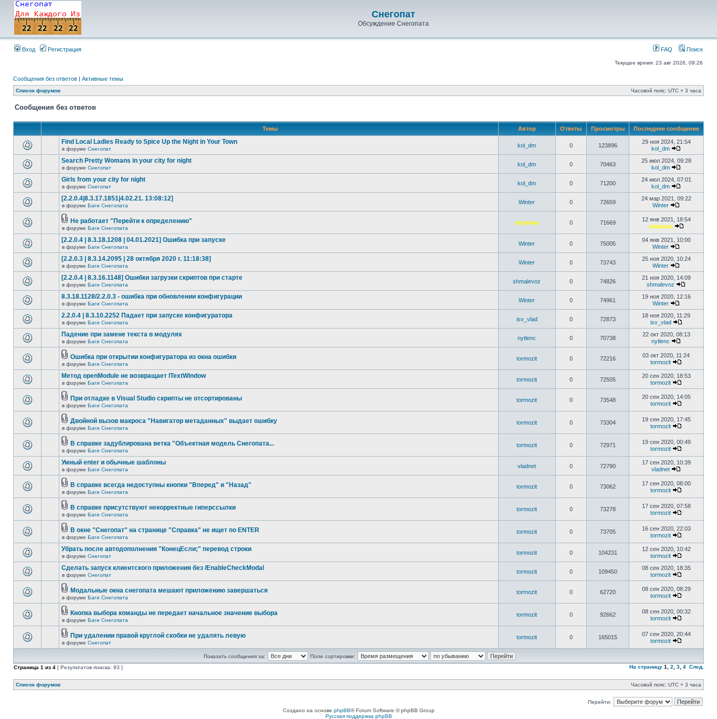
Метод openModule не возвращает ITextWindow (133, 375)
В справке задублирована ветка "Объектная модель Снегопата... (172, 443)
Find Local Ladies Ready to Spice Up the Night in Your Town (149, 141)
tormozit (526, 358)
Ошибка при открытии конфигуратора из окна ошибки (153, 357)
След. (696, 667)
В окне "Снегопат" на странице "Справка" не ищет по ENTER (164, 530)
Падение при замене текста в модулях (121, 334)
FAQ (665, 49)
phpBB (342, 710)
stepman (527, 222)
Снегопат (393, 14)
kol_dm (527, 145)
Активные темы (102, 79)
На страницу (645, 667)
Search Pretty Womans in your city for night (126, 160)
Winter (527, 202)
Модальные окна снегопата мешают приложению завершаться (169, 590)
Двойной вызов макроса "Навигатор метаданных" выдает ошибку (173, 421)
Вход (27, 49)
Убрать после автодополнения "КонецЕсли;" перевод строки (156, 549)
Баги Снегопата (108, 205)
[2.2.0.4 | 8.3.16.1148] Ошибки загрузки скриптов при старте (151, 277)
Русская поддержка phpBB (358, 716)
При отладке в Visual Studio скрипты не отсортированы (156, 398)
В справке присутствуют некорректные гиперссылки (153, 507)
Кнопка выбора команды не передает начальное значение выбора (174, 613)
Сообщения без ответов (45, 79)
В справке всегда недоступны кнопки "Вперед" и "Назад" (160, 485)
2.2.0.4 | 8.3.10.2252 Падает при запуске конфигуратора (147, 315)
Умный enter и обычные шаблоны (113, 462)
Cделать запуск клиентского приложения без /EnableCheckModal (162, 568)
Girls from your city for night (103, 179)
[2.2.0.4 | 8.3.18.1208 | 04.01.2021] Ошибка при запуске (143, 240)
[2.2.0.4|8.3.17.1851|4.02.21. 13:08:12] (117, 198)
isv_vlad (526, 319)
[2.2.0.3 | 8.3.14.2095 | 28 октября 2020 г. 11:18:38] (136, 258)
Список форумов (38, 90)
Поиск (694, 49)
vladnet (527, 466)
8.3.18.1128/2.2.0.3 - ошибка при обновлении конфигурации (151, 296)
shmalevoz (527, 281)
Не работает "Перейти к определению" (131, 221)
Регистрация (63, 49)
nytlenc (527, 338)
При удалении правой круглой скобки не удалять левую (158, 635)
